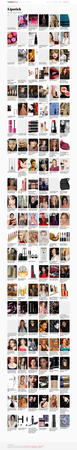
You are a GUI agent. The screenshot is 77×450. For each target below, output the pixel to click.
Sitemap (40, 447)
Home (8, 6)
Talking (12, 2)
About (48, 2)
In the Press (54, 2)
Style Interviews (41, 446)
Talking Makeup (35, 446)
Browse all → (66, 2)
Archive (61, 2)
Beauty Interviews (27, 446)
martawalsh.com (34, 447)
